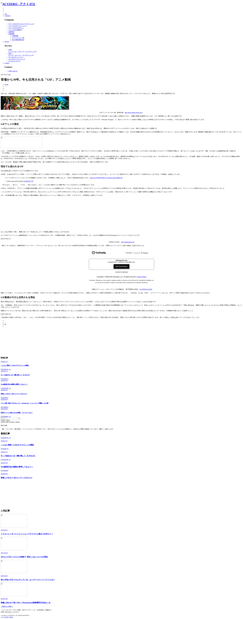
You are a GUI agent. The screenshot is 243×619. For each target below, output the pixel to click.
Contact (7, 63)
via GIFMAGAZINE (145, 289)
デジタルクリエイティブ (16, 59)
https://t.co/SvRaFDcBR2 (97, 178)
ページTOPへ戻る (7, 617)
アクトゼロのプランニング (17, 26)
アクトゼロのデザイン (16, 28)
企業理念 (11, 32)
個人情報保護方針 (18, 40)
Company (7, 15)
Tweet (6, 84)
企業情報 (15, 36)
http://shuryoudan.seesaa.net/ (133, 112)
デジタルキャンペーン (16, 57)
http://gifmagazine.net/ (127, 242)
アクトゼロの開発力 (15, 30)
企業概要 (11, 34)
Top (6, 14)
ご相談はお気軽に (7, 606)
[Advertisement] (58, 341)
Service (7, 41)
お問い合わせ (12, 71)
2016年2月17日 (28, 181)
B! (5, 324)
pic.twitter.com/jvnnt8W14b (114, 178)
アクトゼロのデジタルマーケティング (21, 24)
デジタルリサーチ (14, 61)
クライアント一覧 (18, 38)
